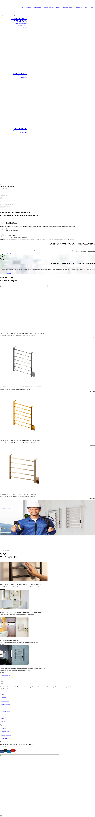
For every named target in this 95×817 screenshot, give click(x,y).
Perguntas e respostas (6, 738)
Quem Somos (78, 7)
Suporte (58, 7)
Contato (92, 7)
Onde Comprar (37, 7)
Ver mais (92, 337)
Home (22, 7)
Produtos (28, 7)
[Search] (14, 15)
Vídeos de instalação (6, 731)
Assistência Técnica (67, 7)
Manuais (3, 728)
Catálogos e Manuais (48, 7)
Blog (86, 7)
